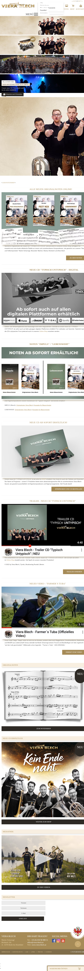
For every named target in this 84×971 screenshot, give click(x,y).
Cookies (48, 952)
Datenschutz (17, 952)
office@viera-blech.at (35, 942)
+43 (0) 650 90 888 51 (39, 940)
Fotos (66, 9)
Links (33, 952)
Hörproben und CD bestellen (14, 94)
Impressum (6, 952)
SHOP (44, 479)
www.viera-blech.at (39, 945)
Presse (40, 952)
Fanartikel (43, 10)
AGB (26, 952)
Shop (72, 9)
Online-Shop (43, 331)
